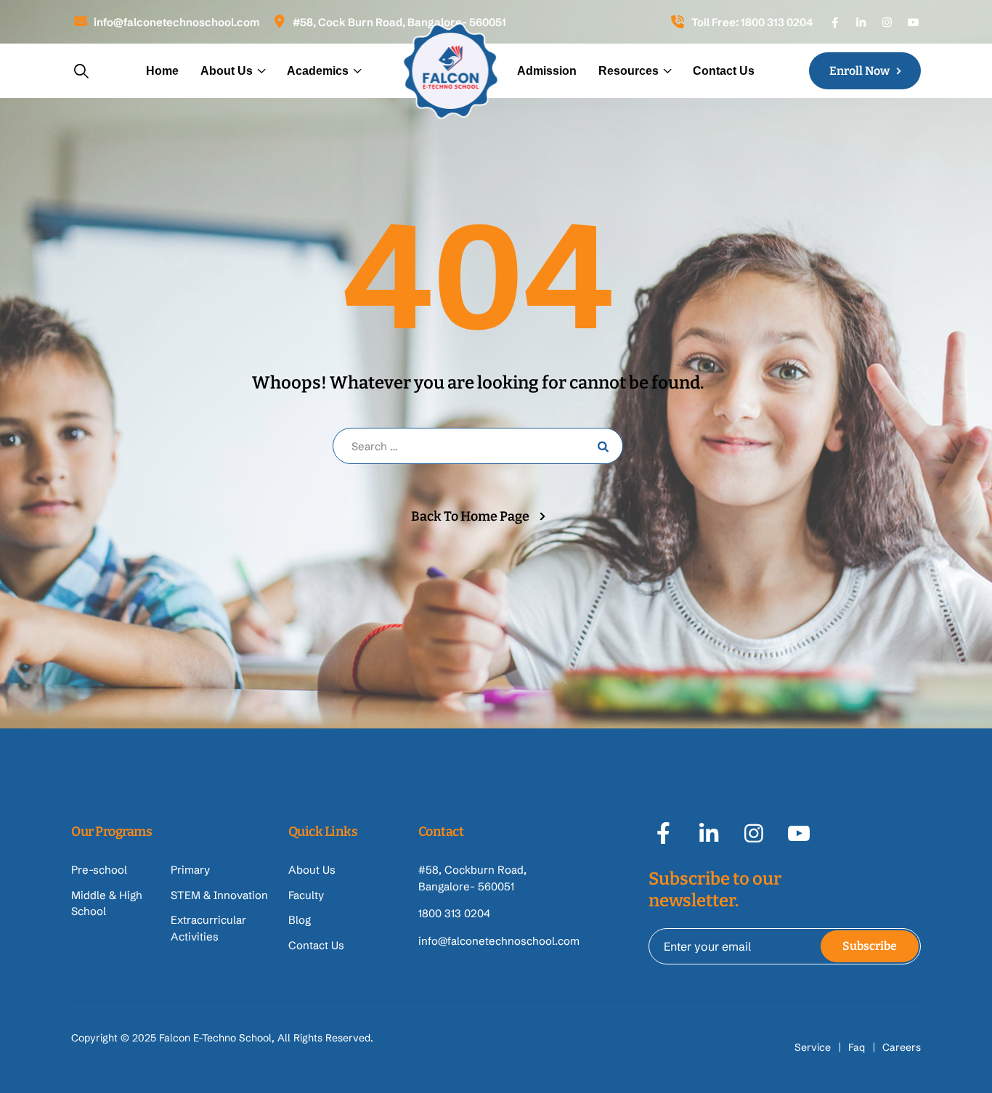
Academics (318, 71)
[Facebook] (834, 22)
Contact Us (724, 71)
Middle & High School (106, 903)
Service (812, 1047)
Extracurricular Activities (208, 928)
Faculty (306, 895)
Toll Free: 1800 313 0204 (752, 22)
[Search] (81, 71)
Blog (299, 920)
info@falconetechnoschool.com (176, 22)
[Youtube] (913, 22)
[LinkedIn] (861, 22)
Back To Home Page (470, 516)
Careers (901, 1047)
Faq (856, 1047)
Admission (547, 71)
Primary (190, 870)
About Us (226, 71)
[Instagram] (887, 22)
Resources (628, 71)
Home (162, 71)
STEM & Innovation (219, 895)
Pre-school (99, 870)
